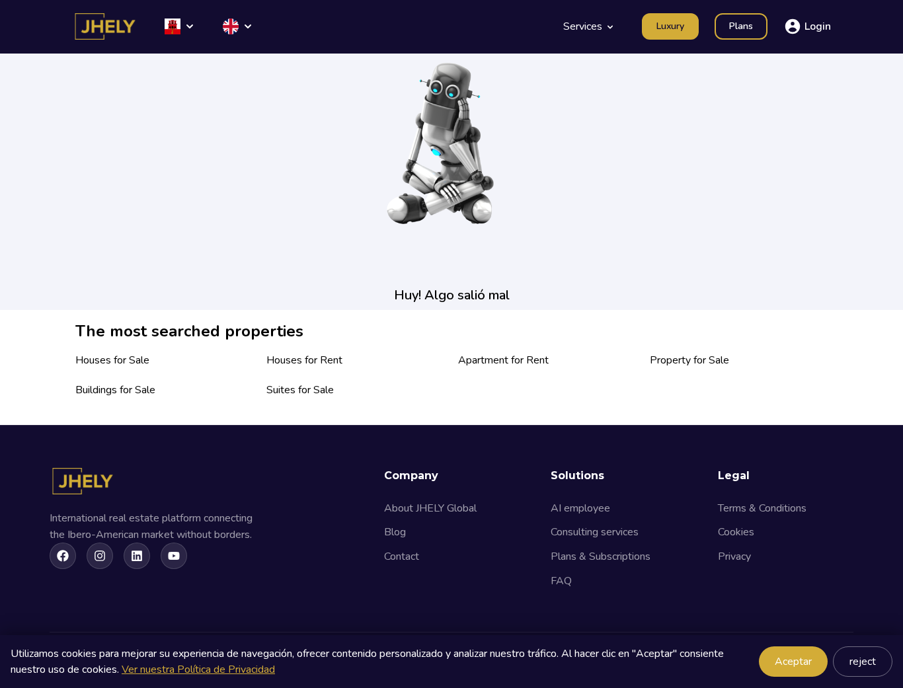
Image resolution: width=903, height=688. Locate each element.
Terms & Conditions (762, 508)
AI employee (580, 508)
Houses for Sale (112, 360)
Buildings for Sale (115, 390)
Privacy (734, 556)
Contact (401, 556)
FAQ (561, 581)
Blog (395, 532)
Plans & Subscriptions (600, 556)
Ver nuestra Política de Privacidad (198, 669)
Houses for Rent (304, 360)
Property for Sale (689, 360)
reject (862, 661)
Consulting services (595, 532)
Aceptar (793, 661)
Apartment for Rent (503, 360)
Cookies (736, 532)
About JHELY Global (430, 508)
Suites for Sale (300, 390)
